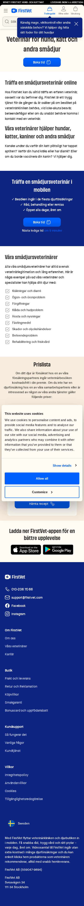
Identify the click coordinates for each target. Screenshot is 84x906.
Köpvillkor (12, 694)
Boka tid (39, 62)
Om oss (10, 638)
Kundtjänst (12, 751)
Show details (62, 465)
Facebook (18, 606)
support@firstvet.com (27, 597)
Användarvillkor (16, 783)
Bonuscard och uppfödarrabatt (26, 710)
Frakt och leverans (18, 678)
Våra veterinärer (16, 646)
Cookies (10, 791)
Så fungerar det (16, 735)
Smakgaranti (13, 702)
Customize (40, 492)
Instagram (18, 614)
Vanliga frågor (14, 743)
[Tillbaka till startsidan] (21, 10)
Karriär (9, 654)
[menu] (5, 10)
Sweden (23, 823)
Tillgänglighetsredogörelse (24, 799)
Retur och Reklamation (21, 686)
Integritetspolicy (16, 775)
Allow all (42, 478)
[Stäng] (76, 23)
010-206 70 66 (22, 589)
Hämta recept (38, 504)
